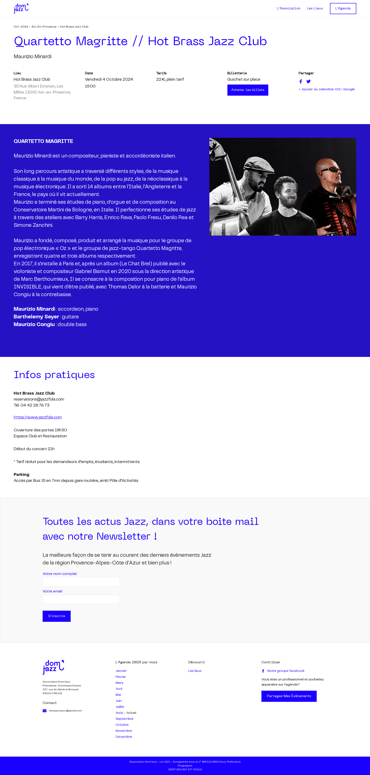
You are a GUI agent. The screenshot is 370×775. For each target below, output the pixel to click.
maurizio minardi (32, 56)
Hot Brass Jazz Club (74, 26)
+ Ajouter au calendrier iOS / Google (327, 89)
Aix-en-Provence (44, 26)
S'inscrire (56, 616)
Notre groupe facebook (286, 671)
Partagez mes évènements (289, 696)
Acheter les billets (247, 90)
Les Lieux (315, 8)
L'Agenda (343, 8)
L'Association (288, 8)
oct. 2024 (21, 26)
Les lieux (195, 671)
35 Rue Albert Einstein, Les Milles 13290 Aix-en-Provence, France (42, 92)
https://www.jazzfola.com (38, 417)
